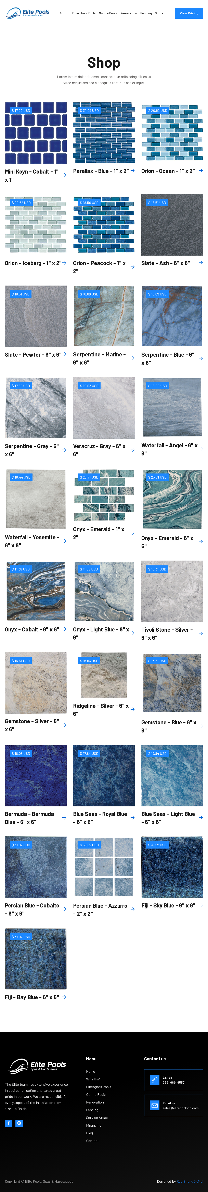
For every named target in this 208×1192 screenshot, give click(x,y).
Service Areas (97, 1117)
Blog (89, 1133)
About (64, 13)
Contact (92, 1141)
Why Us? (93, 1079)
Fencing (146, 13)
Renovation (128, 13)
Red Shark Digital (190, 1181)
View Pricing (189, 13)
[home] (27, 13)
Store (159, 13)
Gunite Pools (108, 13)
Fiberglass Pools (84, 13)
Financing (93, 1125)
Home (90, 1071)
